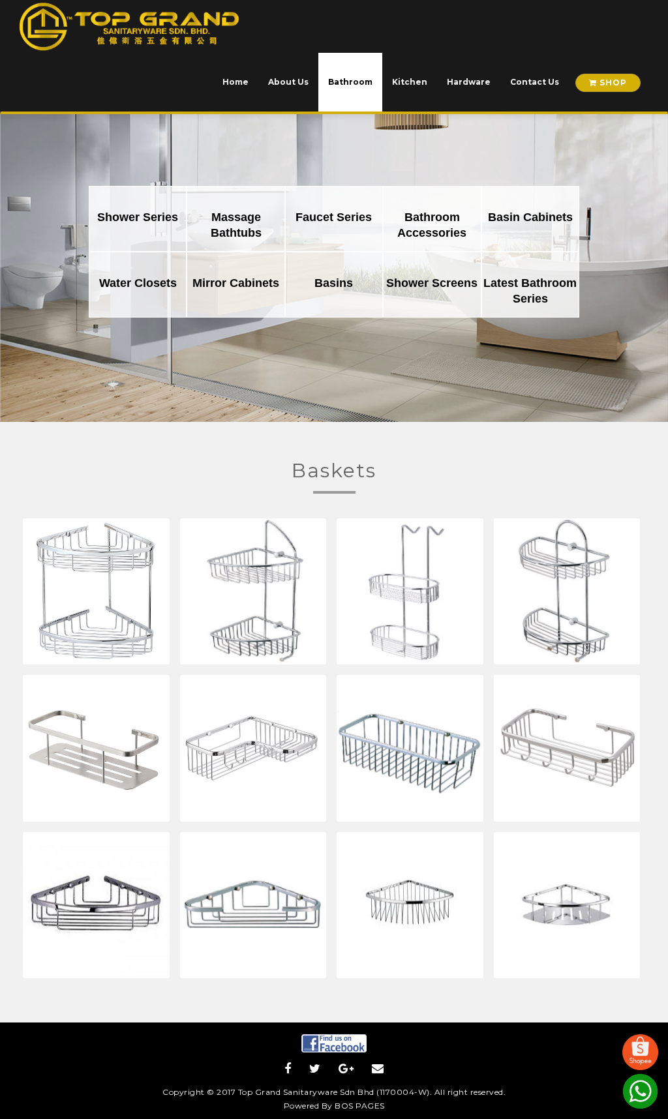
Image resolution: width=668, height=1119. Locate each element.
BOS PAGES (360, 1106)
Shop (612, 82)
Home (235, 82)
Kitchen (409, 82)
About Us (288, 82)
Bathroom (350, 82)
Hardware (469, 82)
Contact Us (534, 82)
